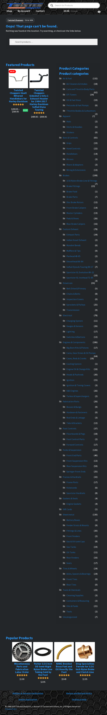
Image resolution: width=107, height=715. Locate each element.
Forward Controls (74, 444)
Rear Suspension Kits (76, 466)
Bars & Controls (70, 137)
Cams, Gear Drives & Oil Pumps (81, 353)
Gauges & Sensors (74, 326)
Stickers (70, 132)
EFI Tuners (71, 94)
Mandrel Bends (73, 245)
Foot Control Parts (75, 439)
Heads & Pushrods (74, 374)
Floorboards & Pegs (75, 433)
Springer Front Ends (76, 471)
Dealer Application (28, 699)
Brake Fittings (73, 186)
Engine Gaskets (73, 503)
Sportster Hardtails (75, 493)
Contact (40, 11)
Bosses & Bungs (73, 406)
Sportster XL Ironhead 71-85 (79, 277)
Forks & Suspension (72, 450)
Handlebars (71, 153)
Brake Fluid (71, 191)
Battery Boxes (73, 520)
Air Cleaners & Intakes (76, 83)
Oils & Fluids (72, 606)
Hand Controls (73, 148)
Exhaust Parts (73, 234)
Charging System (74, 320)
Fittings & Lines (73, 530)
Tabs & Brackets (74, 423)
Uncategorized (70, 617)
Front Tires (71, 579)
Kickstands (71, 487)
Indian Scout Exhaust (76, 240)
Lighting (70, 331)
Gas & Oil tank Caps (75, 541)
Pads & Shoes (72, 218)
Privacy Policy (11, 708)
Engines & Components (74, 342)
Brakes (66, 175)
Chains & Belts (73, 293)
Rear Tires (71, 584)
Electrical (67, 315)
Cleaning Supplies (74, 595)
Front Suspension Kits (76, 460)
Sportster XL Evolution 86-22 (80, 272)
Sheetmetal (68, 514)
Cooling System (74, 363)
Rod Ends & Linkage (75, 417)
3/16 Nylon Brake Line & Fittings (81, 180)
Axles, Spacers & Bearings (78, 573)
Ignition (70, 380)
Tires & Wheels (70, 568)
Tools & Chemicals (71, 590)
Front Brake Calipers (76, 207)
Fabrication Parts (71, 401)
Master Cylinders (74, 213)
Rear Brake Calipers (75, 223)
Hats (68, 121)
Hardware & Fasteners (76, 412)
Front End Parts (74, 455)
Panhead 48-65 (73, 256)
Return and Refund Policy (79, 693)
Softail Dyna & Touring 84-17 (79, 266)
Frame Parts (72, 482)
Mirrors (69, 159)
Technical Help (79, 699)
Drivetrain (67, 283)
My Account (24, 11)
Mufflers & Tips (73, 250)
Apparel (66, 116)
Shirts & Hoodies (74, 127)
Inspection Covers (75, 299)
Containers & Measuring (77, 600)
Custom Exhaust (70, 229)
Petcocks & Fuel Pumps (77, 105)
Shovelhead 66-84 (74, 261)
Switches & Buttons (75, 337)
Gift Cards (67, 509)
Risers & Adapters (74, 164)
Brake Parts (72, 196)
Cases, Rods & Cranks (76, 358)
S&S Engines (72, 390)
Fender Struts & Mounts (77, 525)
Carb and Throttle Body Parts (80, 89)
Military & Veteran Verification (28, 693)
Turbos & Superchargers (77, 396)
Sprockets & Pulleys (75, 304)
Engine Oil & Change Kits (78, 369)
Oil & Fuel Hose (73, 100)
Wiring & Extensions (76, 170)
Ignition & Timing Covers (78, 385)
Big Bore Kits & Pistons (77, 347)
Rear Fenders (72, 557)
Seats (69, 563)
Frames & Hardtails (72, 477)
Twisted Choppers (15, 20)
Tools (69, 611)
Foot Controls (69, 428)
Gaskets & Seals (70, 498)
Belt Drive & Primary (76, 288)
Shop (9, 11)
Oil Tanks (70, 552)
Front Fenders (73, 536)
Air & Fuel (67, 78)
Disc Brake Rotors (74, 202)
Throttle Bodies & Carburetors (81, 110)
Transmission (72, 310)
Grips (68, 143)
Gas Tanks (71, 546)
